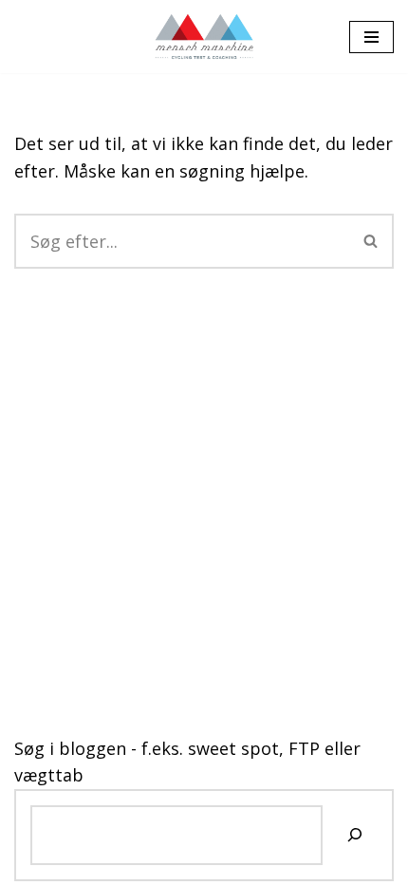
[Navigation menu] (371, 37)
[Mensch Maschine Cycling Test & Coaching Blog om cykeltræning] (204, 36)
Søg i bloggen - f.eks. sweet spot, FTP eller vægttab (187, 762)
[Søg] (371, 241)
